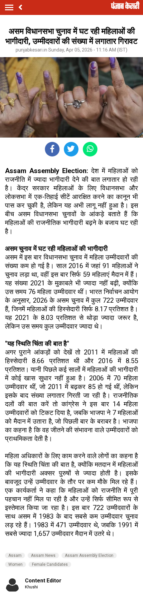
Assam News (43, 555)
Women (15, 564)
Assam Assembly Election (89, 555)
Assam (15, 555)
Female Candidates (50, 564)
